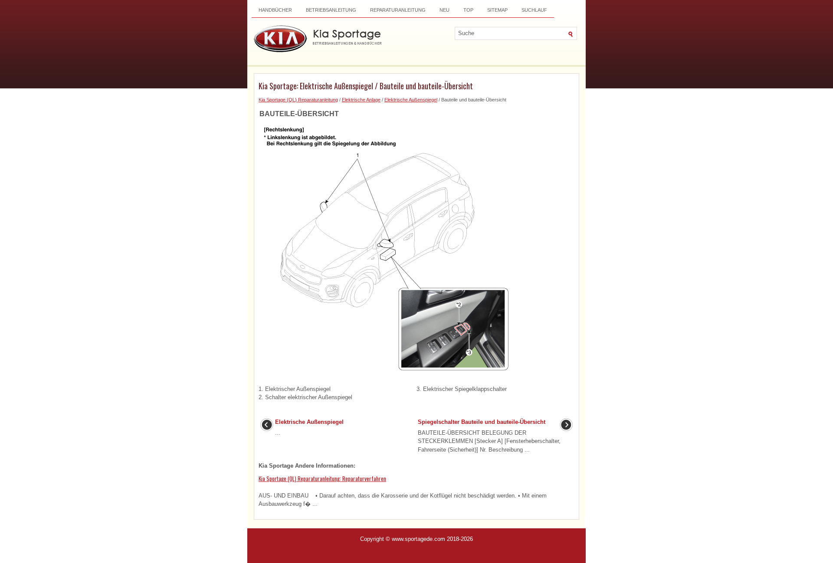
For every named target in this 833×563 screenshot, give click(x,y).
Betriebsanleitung (331, 10)
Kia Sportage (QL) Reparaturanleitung (298, 99)
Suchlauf (534, 10)
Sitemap (497, 10)
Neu (444, 10)
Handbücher (275, 10)
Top (468, 10)
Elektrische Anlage (361, 99)
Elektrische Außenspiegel (410, 99)
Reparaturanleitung (398, 10)
